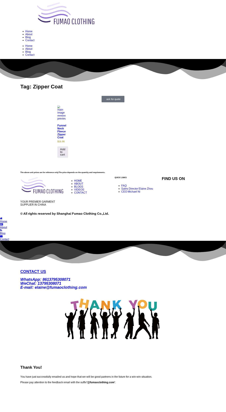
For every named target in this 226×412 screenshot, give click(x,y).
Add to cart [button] (62, 152)
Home (28, 31)
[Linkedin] (193, 188)
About (28, 34)
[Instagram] (184, 188)
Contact (29, 40)
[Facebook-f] (175, 188)
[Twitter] (166, 188)
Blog (28, 37)
